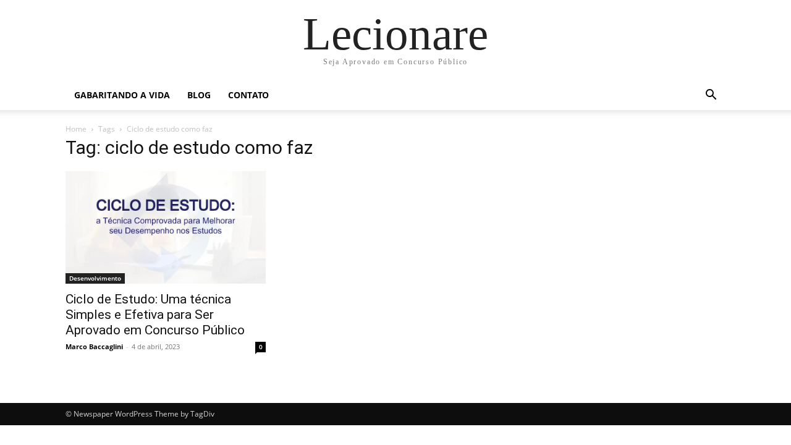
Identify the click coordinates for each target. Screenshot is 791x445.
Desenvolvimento (95, 278)
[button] (710, 96)
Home (76, 129)
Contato (248, 95)
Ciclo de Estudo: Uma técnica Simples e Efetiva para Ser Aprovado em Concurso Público (155, 314)
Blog (199, 95)
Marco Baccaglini (94, 346)
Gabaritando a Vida (122, 95)
